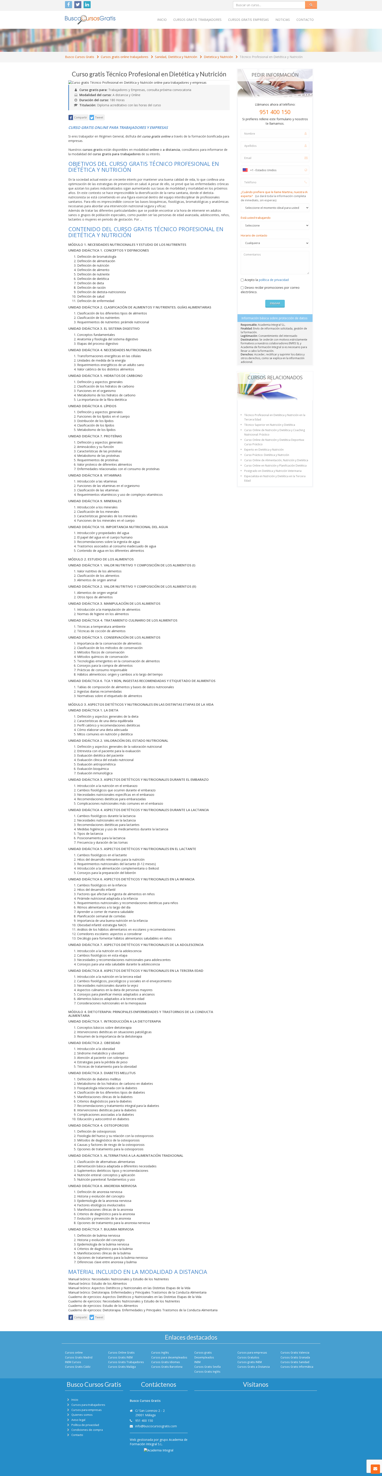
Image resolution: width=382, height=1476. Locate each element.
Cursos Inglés (160, 1352)
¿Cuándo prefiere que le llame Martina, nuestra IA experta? (274, 196)
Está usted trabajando (256, 218)
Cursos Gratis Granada (295, 1357)
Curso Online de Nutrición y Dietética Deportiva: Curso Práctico (274, 442)
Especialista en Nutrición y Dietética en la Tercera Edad (275, 478)
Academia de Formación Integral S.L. (158, 1441)
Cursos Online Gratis (121, 1352)
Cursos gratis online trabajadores (124, 57)
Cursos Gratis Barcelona (166, 1366)
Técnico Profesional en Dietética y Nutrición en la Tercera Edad (274, 417)
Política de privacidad (85, 1425)
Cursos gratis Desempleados (204, 1355)
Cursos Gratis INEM (120, 1357)
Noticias (282, 19)
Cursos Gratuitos (248, 1357)
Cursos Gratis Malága (122, 1366)
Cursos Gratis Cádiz (77, 1366)
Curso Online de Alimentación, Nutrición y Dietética (276, 460)
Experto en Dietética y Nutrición (264, 449)
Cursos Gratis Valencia (295, 1352)
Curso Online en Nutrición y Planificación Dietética (275, 465)
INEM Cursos (73, 1362)
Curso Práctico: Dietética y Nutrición (266, 455)
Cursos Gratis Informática (297, 1366)
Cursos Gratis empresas (248, 19)
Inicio (162, 19)
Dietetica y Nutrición (218, 57)
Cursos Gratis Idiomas (165, 1362)
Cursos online (74, 1352)
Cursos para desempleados (169, 1357)
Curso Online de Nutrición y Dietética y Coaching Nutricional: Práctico (274, 432)
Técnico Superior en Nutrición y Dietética (269, 425)
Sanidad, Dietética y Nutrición (176, 57)
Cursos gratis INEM (249, 1362)
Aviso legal (78, 1420)
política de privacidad (274, 280)
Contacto (305, 19)
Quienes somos (82, 1415)
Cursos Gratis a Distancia (253, 1366)
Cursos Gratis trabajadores (197, 19)
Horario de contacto (254, 235)
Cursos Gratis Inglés (207, 1371)
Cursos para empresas (252, 1352)
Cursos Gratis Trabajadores (126, 1362)
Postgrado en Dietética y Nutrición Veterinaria (273, 471)
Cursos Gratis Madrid (78, 1357)
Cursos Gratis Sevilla (207, 1366)
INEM (197, 1362)
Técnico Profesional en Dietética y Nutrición (271, 57)
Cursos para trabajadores (88, 1405)
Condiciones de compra (87, 1430)
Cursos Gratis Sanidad (295, 1362)
